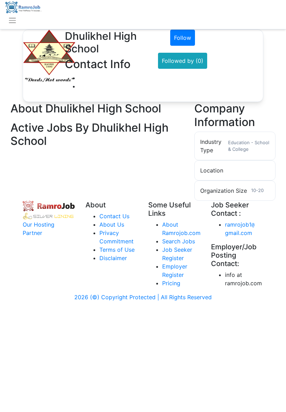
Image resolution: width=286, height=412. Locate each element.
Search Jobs (178, 241)
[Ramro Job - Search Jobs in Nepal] (23, 6)
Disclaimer (113, 258)
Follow (182, 37)
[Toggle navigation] (12, 20)
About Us (111, 224)
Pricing (171, 283)
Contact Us (114, 216)
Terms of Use (117, 249)
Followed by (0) (182, 60)
